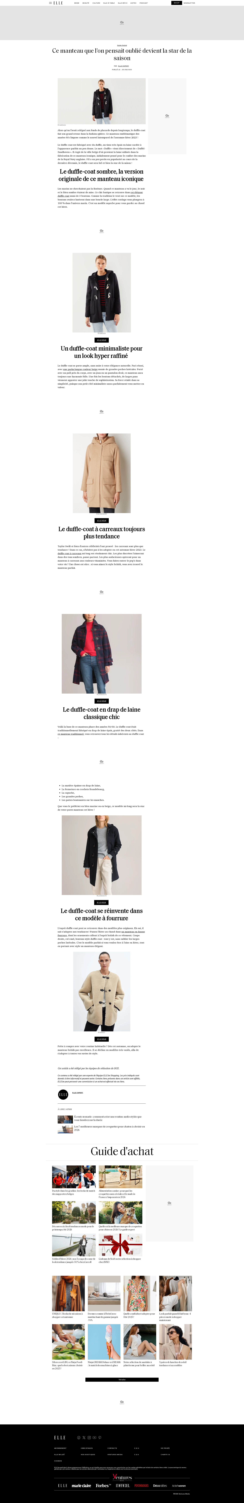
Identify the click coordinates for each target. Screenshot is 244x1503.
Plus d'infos (142, 1469)
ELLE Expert (123, 66)
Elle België (59, 1454)
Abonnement (60, 1448)
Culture (96, 3)
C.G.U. (137, 1448)
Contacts (112, 1448)
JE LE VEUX (101, 340)
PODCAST (144, 3)
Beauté (86, 3)
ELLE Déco (122, 3)
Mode (76, 3)
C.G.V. (136, 1454)
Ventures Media (115, 1454)
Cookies (58, 1461)
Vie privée (165, 1448)
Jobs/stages (87, 1448)
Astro (133, 3)
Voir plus (122, 1379)
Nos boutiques (88, 1454)
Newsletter (189, 3)
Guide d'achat (122, 1152)
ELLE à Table (109, 3)
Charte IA (165, 1454)
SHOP (177, 2)
